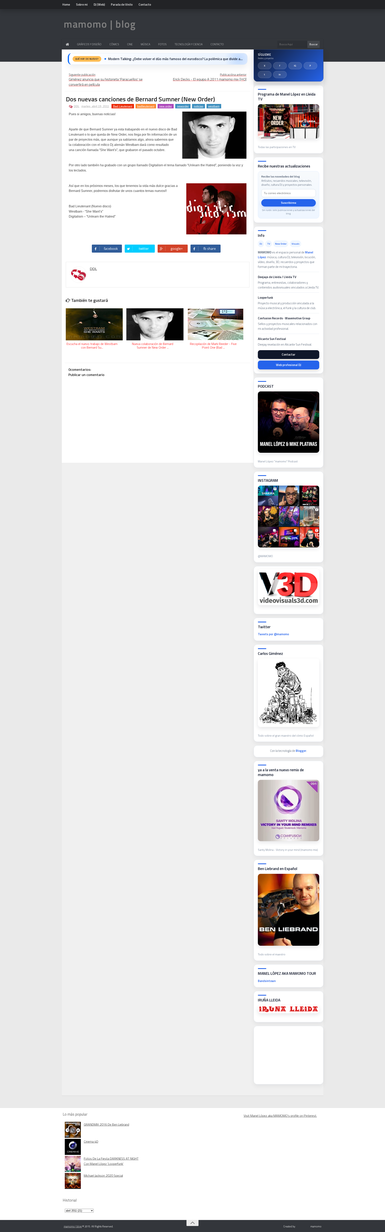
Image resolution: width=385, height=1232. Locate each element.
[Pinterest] (310, 65)
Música (145, 44)
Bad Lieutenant (122, 106)
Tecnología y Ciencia (189, 44)
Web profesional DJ (288, 365)
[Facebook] (280, 65)
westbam (214, 106)
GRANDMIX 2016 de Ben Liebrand (106, 1124)
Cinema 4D (91, 1141)
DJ (261, 244)
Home (66, 4)
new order (165, 106)
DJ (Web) (99, 4)
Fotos (162, 44)
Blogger (301, 750)
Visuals (295, 244)
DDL (76, 106)
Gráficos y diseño (89, 44)
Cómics (114, 44)
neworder (183, 106)
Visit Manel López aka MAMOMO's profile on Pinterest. (280, 1115)
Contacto (145, 4)
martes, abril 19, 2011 (95, 106)
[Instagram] (295, 65)
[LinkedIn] (280, 74)
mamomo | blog (100, 23)
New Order (281, 244)
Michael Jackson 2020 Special (103, 1175)
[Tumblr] (265, 74)
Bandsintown (267, 981)
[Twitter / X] (265, 65)
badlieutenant (145, 106)
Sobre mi (82, 4)
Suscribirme (288, 202)
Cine (130, 44)
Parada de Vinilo (122, 4)
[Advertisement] (288, 1054)
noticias (198, 106)
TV (268, 244)
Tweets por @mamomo (273, 634)
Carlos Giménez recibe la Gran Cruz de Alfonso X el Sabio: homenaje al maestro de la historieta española (175, 58)
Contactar (288, 354)
